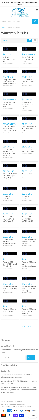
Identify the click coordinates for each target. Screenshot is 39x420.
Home (3, 28)
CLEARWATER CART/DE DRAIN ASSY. (27, 82)
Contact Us (18, 401)
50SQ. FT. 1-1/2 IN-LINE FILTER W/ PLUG (29, 59)
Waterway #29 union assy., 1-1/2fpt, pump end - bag (29, 288)
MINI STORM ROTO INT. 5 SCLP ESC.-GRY (29, 129)
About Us (10, 401)
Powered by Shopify (25, 406)
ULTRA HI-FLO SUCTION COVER (28, 150)
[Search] (35, 21)
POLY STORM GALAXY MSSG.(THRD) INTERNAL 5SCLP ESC (9, 152)
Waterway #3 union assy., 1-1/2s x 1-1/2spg (9, 311)
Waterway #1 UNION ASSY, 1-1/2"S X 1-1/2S (27, 219)
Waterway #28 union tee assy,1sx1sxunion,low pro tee (29, 265)
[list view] (34, 40)
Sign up (31, 358)
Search (3, 401)
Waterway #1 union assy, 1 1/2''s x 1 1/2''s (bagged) (9, 219)
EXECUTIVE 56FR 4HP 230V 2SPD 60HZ (9, 104)
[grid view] (29, 40)
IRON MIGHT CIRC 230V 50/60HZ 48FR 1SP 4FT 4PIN (9, 129)
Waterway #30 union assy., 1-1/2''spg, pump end (29, 311)
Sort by (5, 40)
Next (29, 326)
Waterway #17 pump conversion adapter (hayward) (29, 241)
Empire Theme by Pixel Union (10, 406)
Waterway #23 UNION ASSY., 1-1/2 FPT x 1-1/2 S (10, 264)
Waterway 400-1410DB (8, 197)
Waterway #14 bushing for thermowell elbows (9, 241)
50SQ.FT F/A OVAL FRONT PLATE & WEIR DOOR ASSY (9, 82)
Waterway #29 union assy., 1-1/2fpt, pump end (10, 288)
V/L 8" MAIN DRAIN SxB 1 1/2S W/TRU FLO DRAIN (10, 176)
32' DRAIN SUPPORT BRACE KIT (9, 59)
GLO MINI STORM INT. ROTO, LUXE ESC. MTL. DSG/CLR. (28, 105)
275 (23, 326)
